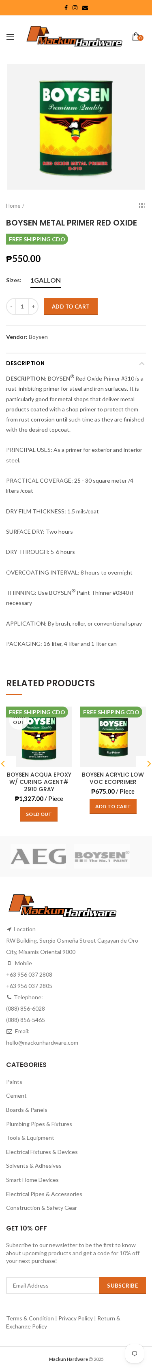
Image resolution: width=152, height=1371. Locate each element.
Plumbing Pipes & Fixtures (39, 1123)
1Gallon (45, 280)
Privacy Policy (75, 1318)
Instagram (75, 7)
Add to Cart (71, 306)
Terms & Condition (30, 1318)
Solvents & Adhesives (34, 1165)
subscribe (122, 1285)
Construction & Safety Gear (41, 1207)
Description (25, 363)
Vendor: (17, 337)
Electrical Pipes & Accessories (44, 1193)
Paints (14, 1081)
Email (85, 7)
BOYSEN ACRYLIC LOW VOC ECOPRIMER (113, 778)
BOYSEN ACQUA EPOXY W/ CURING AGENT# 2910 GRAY (39, 782)
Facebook (66, 7)
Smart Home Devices (32, 1179)
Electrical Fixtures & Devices (42, 1151)
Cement (16, 1095)
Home (13, 205)
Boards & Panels (26, 1109)
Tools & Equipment (30, 1137)
